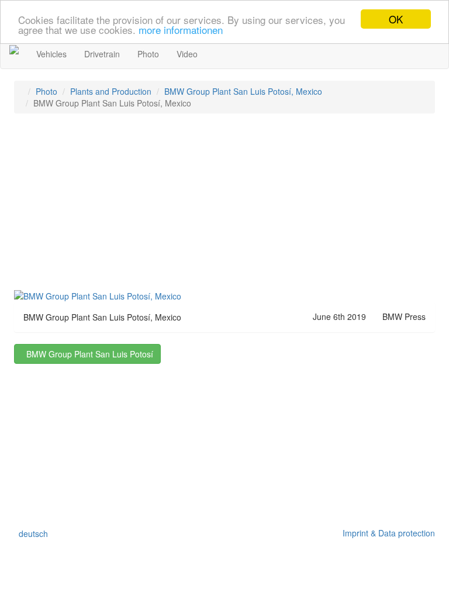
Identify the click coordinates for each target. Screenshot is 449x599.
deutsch (31, 533)
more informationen (181, 29)
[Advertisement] (224, 207)
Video (187, 54)
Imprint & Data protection (386, 533)
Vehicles (51, 54)
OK (396, 19)
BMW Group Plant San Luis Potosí (87, 354)
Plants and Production (110, 91)
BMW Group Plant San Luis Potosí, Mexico (243, 91)
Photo (148, 54)
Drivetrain (102, 54)
